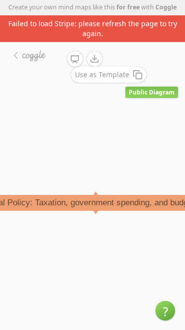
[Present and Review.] (75, 59)
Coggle (166, 7)
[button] (165, 311)
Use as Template (102, 74)
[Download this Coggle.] (95, 59)
